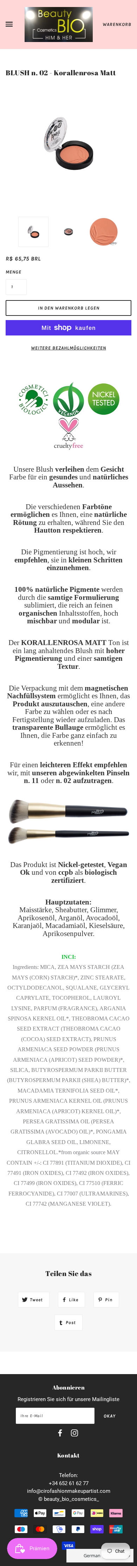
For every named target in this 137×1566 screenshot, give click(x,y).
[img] (60, 1434)
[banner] (59, 24)
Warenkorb (117, 24)
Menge (13, 272)
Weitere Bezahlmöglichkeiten (68, 348)
